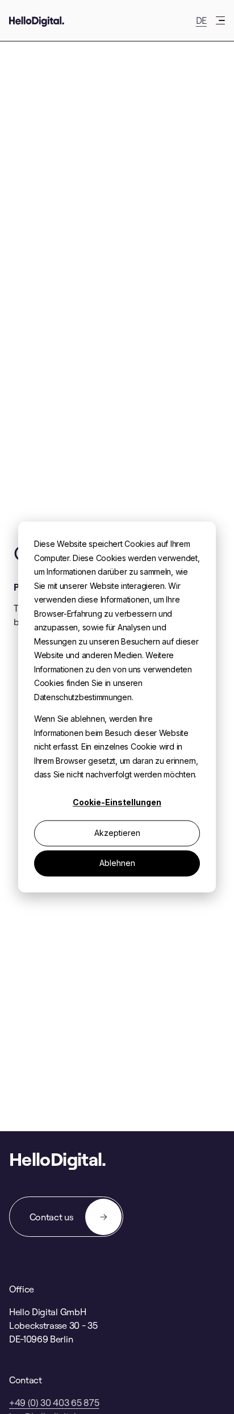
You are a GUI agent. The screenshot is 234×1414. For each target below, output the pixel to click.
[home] (36, 20)
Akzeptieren (117, 833)
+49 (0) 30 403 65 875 (54, 1402)
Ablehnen (117, 863)
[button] (220, 20)
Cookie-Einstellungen (117, 803)
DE (201, 20)
